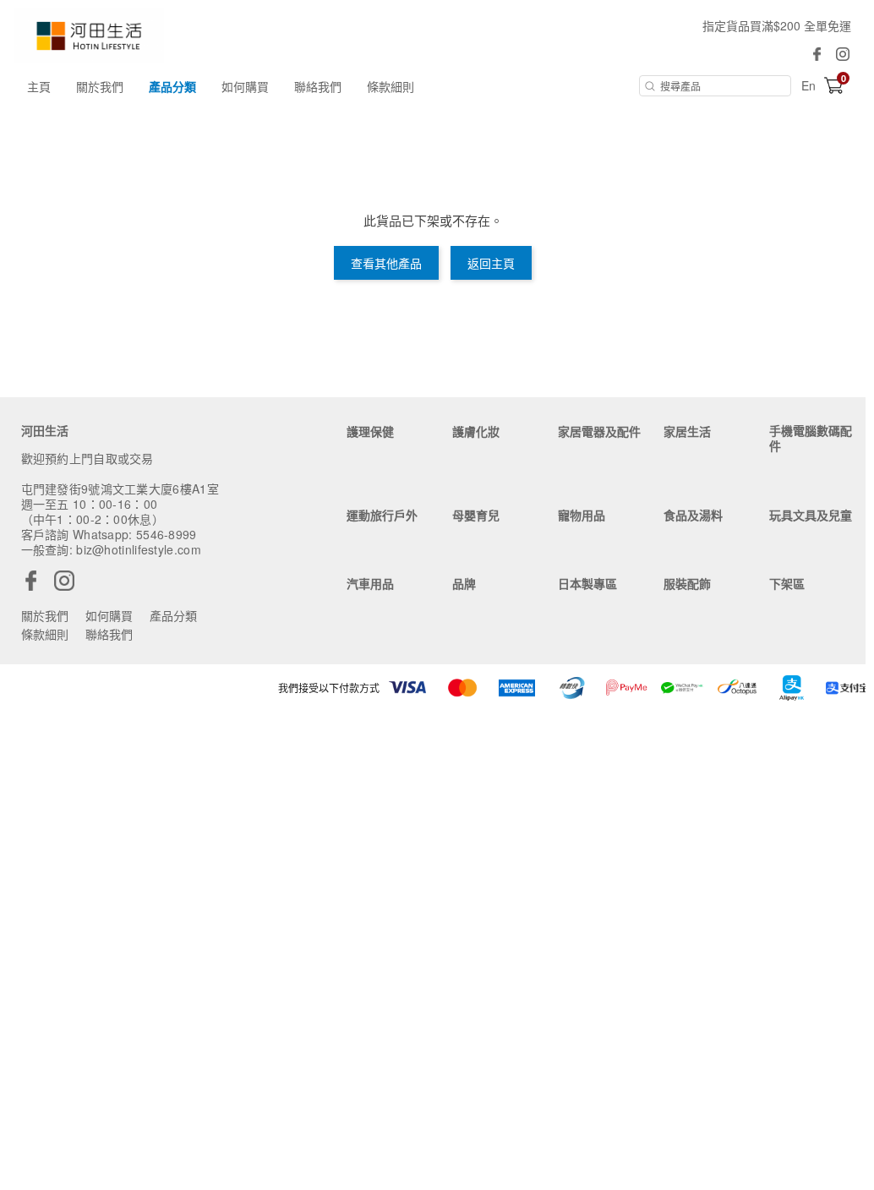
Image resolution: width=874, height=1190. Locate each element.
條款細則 (390, 86)
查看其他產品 (386, 262)
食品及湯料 (693, 514)
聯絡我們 (317, 86)
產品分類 (172, 86)
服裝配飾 (687, 583)
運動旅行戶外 (382, 514)
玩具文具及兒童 (810, 514)
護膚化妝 (476, 431)
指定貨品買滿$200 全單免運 (776, 25)
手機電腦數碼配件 (810, 438)
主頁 (39, 86)
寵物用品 (581, 514)
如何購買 (245, 86)
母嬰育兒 (476, 514)
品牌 (464, 583)
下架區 (787, 583)
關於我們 (99, 86)
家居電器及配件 (599, 431)
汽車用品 (370, 583)
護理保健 (370, 431)
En (808, 85)
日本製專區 (587, 583)
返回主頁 (491, 262)
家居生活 (687, 431)
